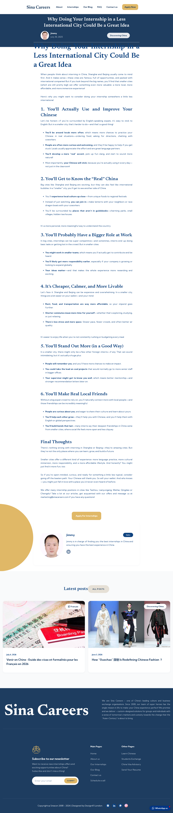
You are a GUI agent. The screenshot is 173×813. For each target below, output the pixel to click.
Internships (73, 7)
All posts (99, 589)
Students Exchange (131, 759)
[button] (160, 808)
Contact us (111, 7)
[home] (38, 7)
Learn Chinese (128, 753)
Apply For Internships (86, 515)
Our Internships (98, 764)
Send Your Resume (131, 769)
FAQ (99, 7)
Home (93, 753)
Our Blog (88, 7)
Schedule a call (97, 780)
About (59, 7)
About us (95, 759)
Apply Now (130, 7)
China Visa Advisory (131, 764)
